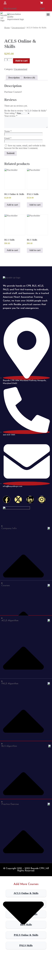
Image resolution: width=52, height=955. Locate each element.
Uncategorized (18, 27)
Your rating (10, 113)
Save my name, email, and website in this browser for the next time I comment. (24, 146)
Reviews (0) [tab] (29, 77)
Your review (10, 116)
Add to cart (21, 60)
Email (7, 138)
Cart (42, 8)
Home (7, 27)
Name (8, 131)
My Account (10, 8)
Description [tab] (14, 77)
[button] (48, 14)
